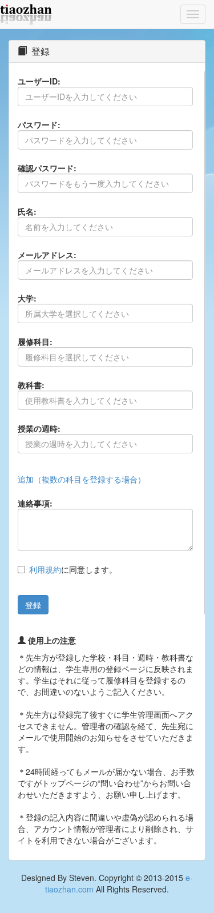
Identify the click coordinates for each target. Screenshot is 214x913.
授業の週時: (39, 428)
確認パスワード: (47, 168)
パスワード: (39, 124)
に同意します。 (73, 569)
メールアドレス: (47, 254)
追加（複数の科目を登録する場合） (82, 479)
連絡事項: (35, 503)
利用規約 (45, 569)
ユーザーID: (39, 81)
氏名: (27, 211)
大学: (27, 298)
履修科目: (35, 341)
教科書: (31, 385)
